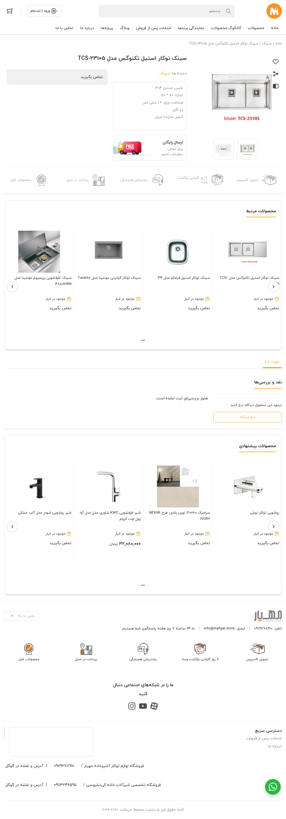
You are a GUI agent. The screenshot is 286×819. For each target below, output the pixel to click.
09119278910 (263, 628)
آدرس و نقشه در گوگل (24, 766)
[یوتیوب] (143, 706)
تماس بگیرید (249, 293)
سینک (267, 43)
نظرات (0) (272, 362)
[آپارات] (154, 706)
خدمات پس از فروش (264, 738)
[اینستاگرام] (132, 706)
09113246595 (65, 785)
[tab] (272, 362)
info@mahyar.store (219, 628)
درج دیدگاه (248, 417)
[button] (148, 340)
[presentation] (273, 286)
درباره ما (275, 746)
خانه (278, 43)
